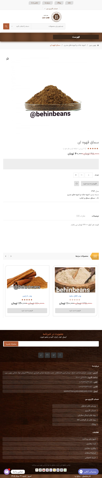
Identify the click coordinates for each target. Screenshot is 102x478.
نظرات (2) (80, 216)
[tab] (94, 216)
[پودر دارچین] (27, 279)
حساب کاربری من (52, 8)
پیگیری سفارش (90, 448)
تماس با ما (34, 3)
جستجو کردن (6, 26)
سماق (93, 198)
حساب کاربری (90, 410)
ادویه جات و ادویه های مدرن (75, 45)
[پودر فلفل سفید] (75, 279)
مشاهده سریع (20, 289)
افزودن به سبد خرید (90, 183)
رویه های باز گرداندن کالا (86, 419)
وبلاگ (59, 3)
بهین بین (92, 45)
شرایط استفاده (90, 453)
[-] (81, 175)
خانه (69, 3)
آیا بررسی (82, 148)
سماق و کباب (85, 198)
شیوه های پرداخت (89, 439)
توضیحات (95, 216)
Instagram (47, 355)
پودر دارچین (27, 296)
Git (41, 355)
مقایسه (76, 183)
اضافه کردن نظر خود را (70, 148)
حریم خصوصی (90, 457)
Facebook (60, 355)
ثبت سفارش (91, 443)
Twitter (53, 355)
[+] (75, 175)
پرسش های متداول (88, 405)
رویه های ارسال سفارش (87, 415)
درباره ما (47, 3)
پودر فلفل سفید (75, 296)
